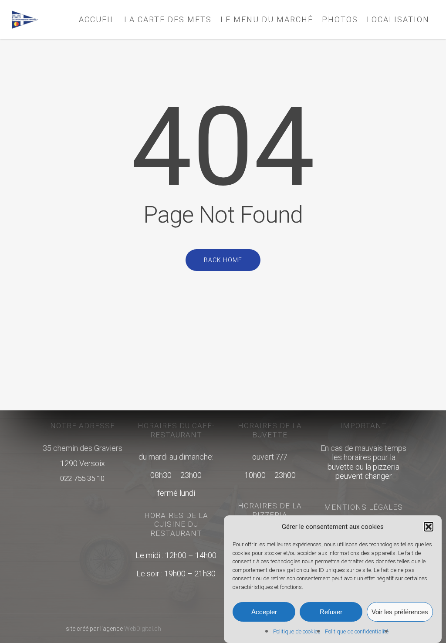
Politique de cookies (297, 631)
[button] (428, 526)
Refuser (331, 612)
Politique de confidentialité (357, 631)
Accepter (264, 612)
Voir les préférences (400, 612)
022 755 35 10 (82, 478)
